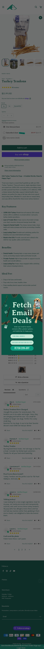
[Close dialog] (41, 295)
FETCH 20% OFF (22, 348)
